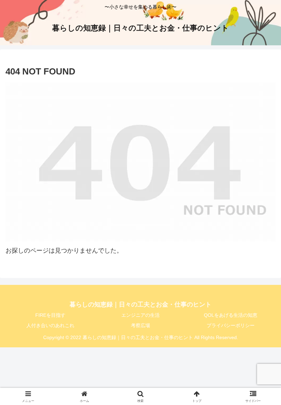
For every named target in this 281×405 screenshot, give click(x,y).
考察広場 (140, 325)
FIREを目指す (50, 315)
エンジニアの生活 (140, 315)
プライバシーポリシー (231, 325)
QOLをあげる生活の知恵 (230, 315)
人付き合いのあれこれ (50, 325)
